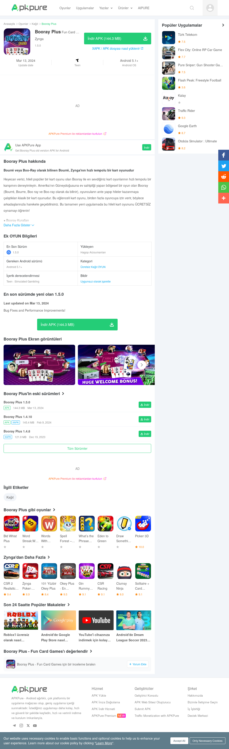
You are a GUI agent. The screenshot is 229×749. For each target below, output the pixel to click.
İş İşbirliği (194, 709)
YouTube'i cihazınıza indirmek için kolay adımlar (94, 637)
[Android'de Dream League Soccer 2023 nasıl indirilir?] (133, 620)
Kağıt (35, 24)
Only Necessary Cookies (208, 741)
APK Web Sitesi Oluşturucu (153, 702)
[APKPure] (29, 7)
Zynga (39, 38)
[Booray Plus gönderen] (121, 365)
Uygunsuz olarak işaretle (96, 281)
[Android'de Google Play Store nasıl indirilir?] (58, 620)
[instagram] (21, 726)
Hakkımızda (195, 695)
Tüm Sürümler (77, 448)
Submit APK (143, 709)
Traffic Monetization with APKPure (157, 715)
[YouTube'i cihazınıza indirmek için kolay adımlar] (96, 620)
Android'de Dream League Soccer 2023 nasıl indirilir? (131, 637)
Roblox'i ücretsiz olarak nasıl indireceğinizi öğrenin (20, 637)
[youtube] (35, 726)
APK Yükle (99, 695)
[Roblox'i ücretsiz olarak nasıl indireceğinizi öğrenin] (21, 620)
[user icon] (210, 8)
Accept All (179, 741)
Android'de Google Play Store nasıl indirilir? (55, 637)
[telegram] (14, 726)
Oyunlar (23, 24)
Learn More (104, 743)
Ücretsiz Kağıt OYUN (93, 267)
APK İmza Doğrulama (106, 702)
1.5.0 (16, 252)
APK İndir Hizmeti (103, 709)
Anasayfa (9, 24)
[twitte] (28, 726)
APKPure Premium (104, 715)
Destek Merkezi (198, 715)
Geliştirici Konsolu (146, 695)
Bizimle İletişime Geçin (203, 702)
